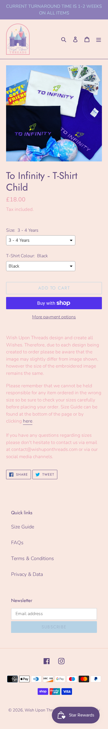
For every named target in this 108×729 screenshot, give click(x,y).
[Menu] (98, 39)
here (27, 421)
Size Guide (22, 526)
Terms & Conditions (32, 558)
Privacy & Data (27, 574)
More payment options (54, 317)
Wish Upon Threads (43, 710)
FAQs (17, 542)
